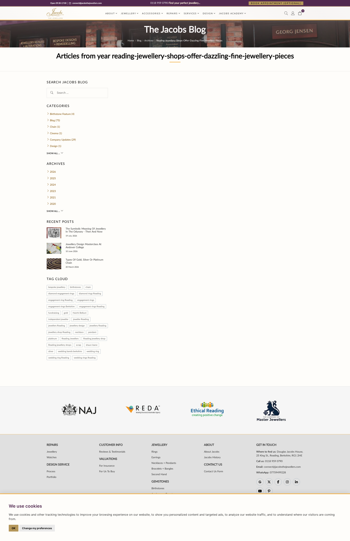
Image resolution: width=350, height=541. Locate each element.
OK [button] (13, 528)
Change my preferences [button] (37, 528)
